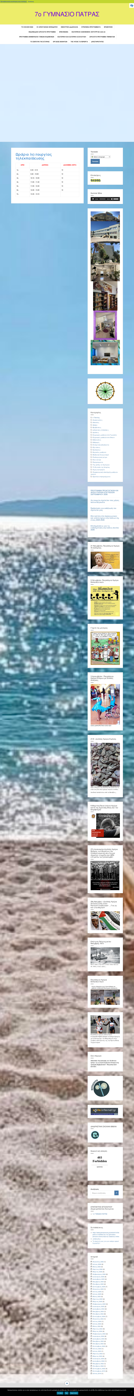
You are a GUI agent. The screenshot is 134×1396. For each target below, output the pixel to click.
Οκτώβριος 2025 (98, 1284)
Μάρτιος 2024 (97, 1331)
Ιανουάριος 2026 (98, 1277)
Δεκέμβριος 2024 (98, 1309)
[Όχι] (132, 1392)
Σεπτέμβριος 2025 (99, 1287)
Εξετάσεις (96, 447)
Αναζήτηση (95, 1189)
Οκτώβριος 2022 (98, 1366)
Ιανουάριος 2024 (98, 1336)
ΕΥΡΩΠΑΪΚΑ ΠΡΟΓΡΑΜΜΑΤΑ (91, 27)
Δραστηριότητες (97, 42)
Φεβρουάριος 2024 (99, 1334)
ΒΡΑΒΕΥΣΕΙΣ (108, 27)
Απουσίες (96, 422)
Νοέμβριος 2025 (98, 1282)
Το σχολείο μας (27, 27)
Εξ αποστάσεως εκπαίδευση (47, 27)
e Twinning (96, 418)
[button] (67, 1383)
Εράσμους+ (97, 450)
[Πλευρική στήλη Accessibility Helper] (131, 5)
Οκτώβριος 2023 (98, 1344)
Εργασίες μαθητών (99, 452)
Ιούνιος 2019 (97, 1373)
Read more (74, 1393)
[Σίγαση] (112, 199)
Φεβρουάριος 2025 (99, 1304)
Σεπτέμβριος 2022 (99, 1369)
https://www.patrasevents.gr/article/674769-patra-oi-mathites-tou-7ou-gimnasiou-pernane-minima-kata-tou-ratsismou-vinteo (106, 1234)
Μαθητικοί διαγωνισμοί (101, 455)
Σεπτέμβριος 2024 (99, 1316)
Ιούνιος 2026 (97, 1264)
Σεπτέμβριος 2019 (99, 1371)
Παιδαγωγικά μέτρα (100, 457)
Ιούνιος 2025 (97, 1294)
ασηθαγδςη (96, 1239)
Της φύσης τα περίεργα (101, 465)
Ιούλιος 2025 (97, 1292)
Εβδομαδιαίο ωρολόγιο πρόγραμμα (42, 32)
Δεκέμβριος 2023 (98, 1339)
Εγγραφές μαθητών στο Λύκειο (103, 437)
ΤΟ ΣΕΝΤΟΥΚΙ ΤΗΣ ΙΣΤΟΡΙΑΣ (40, 42)
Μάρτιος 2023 (97, 1356)
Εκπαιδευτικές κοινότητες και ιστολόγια (13, 1)
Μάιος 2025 (97, 1296)
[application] (105, 199)
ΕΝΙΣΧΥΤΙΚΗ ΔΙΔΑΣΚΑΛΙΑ (69, 27)
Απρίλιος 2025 (98, 1299)
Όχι (66, 1393)
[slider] (116, 199)
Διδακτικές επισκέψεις (101, 430)
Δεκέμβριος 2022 (98, 1361)
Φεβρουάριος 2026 (99, 1274)
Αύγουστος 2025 (98, 1289)
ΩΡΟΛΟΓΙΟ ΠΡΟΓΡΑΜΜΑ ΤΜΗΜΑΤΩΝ (102, 37)
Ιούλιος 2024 (97, 1321)
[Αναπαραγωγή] (93, 199)
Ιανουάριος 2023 (98, 1359)
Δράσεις (96, 432)
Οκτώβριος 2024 (98, 1314)
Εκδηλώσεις (97, 440)
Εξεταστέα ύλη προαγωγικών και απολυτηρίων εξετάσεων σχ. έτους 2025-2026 (105, 518)
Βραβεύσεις (97, 427)
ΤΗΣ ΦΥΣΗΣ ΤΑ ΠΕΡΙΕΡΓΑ (79, 42)
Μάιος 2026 (97, 1267)
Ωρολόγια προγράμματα (101, 477)
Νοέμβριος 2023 (98, 1341)
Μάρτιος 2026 (97, 1272)
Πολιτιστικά (97, 460)
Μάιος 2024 (97, 1326)
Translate (95, 161)
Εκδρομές (96, 442)
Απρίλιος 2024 (98, 1329)
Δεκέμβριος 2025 (98, 1279)
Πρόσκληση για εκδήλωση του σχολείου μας (103, 509)
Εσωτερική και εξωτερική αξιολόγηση (71, 37)
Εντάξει (60, 1393)
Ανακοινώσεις (97, 420)
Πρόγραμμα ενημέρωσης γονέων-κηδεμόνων (36, 37)
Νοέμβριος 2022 (98, 1364)
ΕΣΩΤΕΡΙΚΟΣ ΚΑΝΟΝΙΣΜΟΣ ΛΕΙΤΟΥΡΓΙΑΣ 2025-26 (88, 32)
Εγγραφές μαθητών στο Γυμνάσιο (105, 435)
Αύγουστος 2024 (98, 1319)
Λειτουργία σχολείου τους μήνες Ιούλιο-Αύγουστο (105, 501)
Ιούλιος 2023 (97, 1349)
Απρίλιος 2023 (98, 1354)
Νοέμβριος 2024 (98, 1311)
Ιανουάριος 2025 (98, 1306)
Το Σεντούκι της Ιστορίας (101, 467)
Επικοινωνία (63, 32)
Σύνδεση (31, 1)
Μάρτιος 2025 (97, 1301)
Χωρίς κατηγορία (99, 470)
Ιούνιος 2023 (97, 1351)
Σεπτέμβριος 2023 (99, 1346)
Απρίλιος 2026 (98, 1269)
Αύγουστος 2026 (98, 1262)
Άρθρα (95, 425)
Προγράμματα (98, 462)
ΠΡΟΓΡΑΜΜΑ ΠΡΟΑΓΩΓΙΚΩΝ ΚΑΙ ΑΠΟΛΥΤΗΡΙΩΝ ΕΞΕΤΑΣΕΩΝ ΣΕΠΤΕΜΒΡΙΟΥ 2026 (104, 492)
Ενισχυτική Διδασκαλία (101, 445)
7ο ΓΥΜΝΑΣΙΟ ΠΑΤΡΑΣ (67, 13)
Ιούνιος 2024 (97, 1324)
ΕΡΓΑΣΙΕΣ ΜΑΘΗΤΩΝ (60, 42)
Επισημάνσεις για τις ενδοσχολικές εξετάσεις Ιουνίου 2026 (105, 528)
